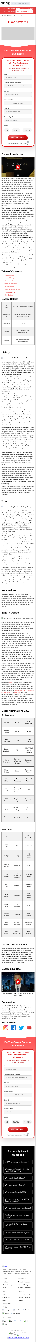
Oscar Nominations (10, 283)
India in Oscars (9, 286)
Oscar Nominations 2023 (12, 289)
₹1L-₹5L (16, 130)
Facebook (28, 1310)
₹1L (7, 130)
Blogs (4, 1287)
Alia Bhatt (17, 692)
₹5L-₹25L (27, 130)
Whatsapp (16, 1313)
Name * (6, 74)
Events (9, 16)
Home (4, 16)
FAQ (3, 1295)
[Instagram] (5, 1030)
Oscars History (9, 278)
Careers (20, 1300)
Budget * (6, 125)
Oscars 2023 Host (10, 292)
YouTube (18, 1310)
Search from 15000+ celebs (21, 3)
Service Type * (8, 117)
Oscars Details (9, 275)
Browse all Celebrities (25, 1295)
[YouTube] (28, 1030)
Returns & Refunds (24, 1297)
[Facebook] (13, 1030)
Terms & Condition (24, 1282)
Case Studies (6, 1303)
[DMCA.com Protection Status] (18, 1338)
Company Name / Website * (12, 82)
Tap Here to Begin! (24, 11)
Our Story (5, 1282)
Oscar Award (8, 281)
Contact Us (6, 1297)
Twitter (6, 1313)
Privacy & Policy (23, 1285)
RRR (10, 682)
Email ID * (7, 108)
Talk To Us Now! (17, 138)
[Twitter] (21, 1030)
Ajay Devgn (7, 692)
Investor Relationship (24, 1287)
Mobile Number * (9, 100)
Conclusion (8, 295)
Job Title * (7, 91)
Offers (4, 1300)
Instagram (8, 1310)
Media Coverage (7, 1285)
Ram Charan (19, 690)
